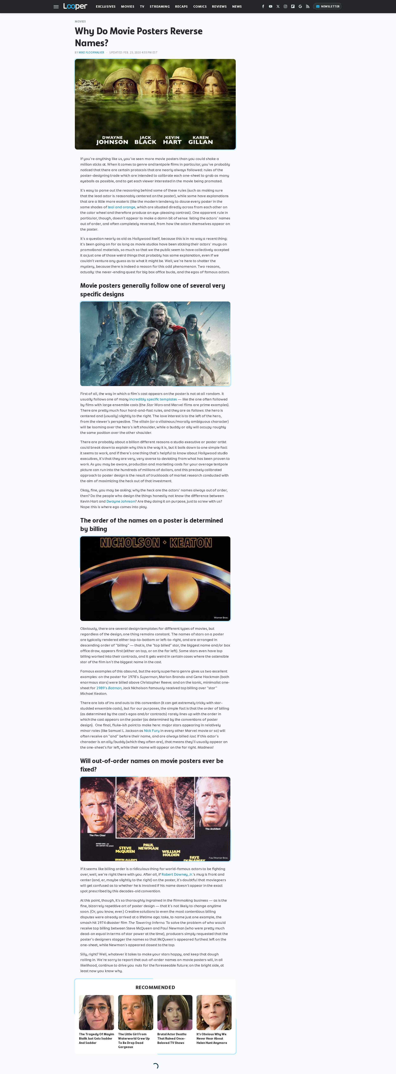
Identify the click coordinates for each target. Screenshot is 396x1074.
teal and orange (122, 207)
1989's (102, 687)
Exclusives (106, 6)
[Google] (300, 7)
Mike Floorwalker (91, 52)
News (237, 6)
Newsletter (330, 6)
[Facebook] (263, 7)
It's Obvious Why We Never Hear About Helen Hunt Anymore (212, 1038)
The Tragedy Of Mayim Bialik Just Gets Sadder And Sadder (96, 1038)
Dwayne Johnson (120, 501)
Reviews (219, 6)
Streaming (160, 6)
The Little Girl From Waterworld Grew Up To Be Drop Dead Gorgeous (134, 1040)
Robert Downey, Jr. (177, 874)
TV (142, 6)
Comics (200, 6)
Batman (114, 687)
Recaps (181, 6)
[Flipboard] (293, 7)
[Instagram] (285, 7)
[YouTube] (271, 7)
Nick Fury (152, 730)
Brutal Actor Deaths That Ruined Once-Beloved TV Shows (171, 1038)
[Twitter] (278, 7)
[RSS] (308, 7)
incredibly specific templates (153, 399)
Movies (127, 6)
